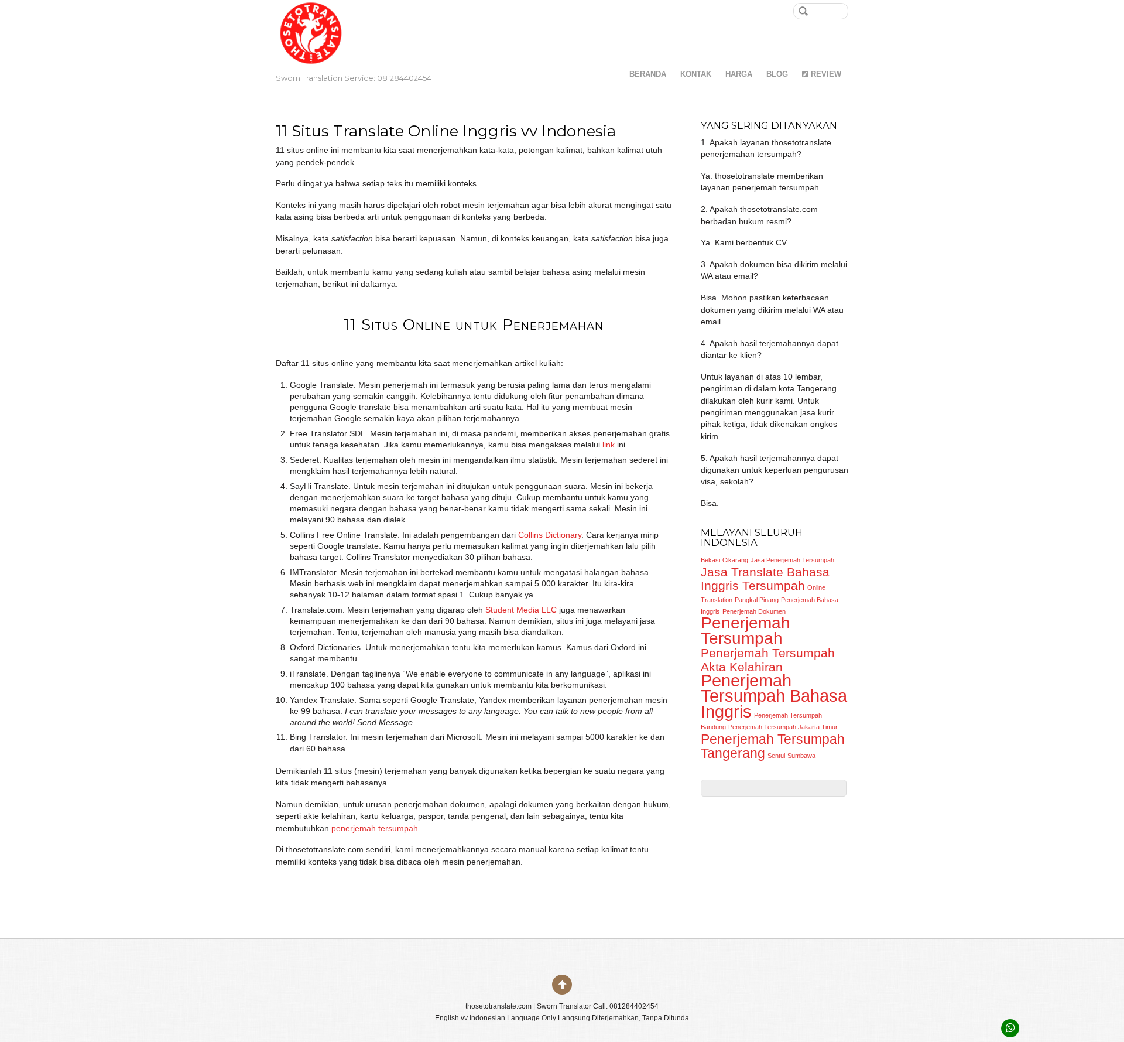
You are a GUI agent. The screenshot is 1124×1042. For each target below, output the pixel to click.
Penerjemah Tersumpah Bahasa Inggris (774, 696)
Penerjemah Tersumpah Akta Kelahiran (768, 660)
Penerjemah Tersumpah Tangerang (773, 746)
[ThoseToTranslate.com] (311, 52)
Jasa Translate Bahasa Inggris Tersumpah (765, 579)
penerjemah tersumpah (374, 828)
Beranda (647, 74)
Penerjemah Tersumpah (745, 630)
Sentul (776, 755)
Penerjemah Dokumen (754, 611)
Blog (777, 74)
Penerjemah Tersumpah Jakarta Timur (783, 726)
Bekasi (710, 559)
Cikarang (735, 559)
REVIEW (824, 74)
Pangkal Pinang (757, 599)
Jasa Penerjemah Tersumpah (792, 559)
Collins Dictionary (549, 535)
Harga (738, 74)
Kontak (695, 74)
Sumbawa (801, 755)
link (608, 444)
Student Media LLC (520, 610)
